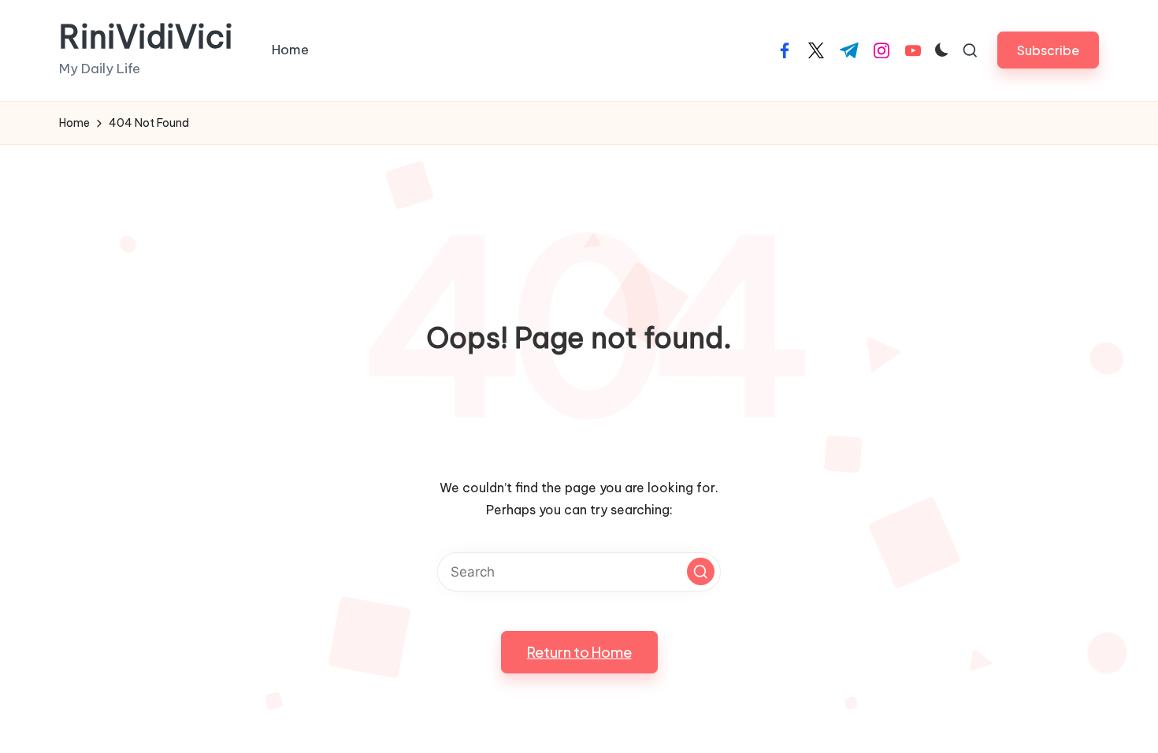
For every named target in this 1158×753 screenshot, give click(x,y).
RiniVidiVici (146, 37)
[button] (1048, 50)
